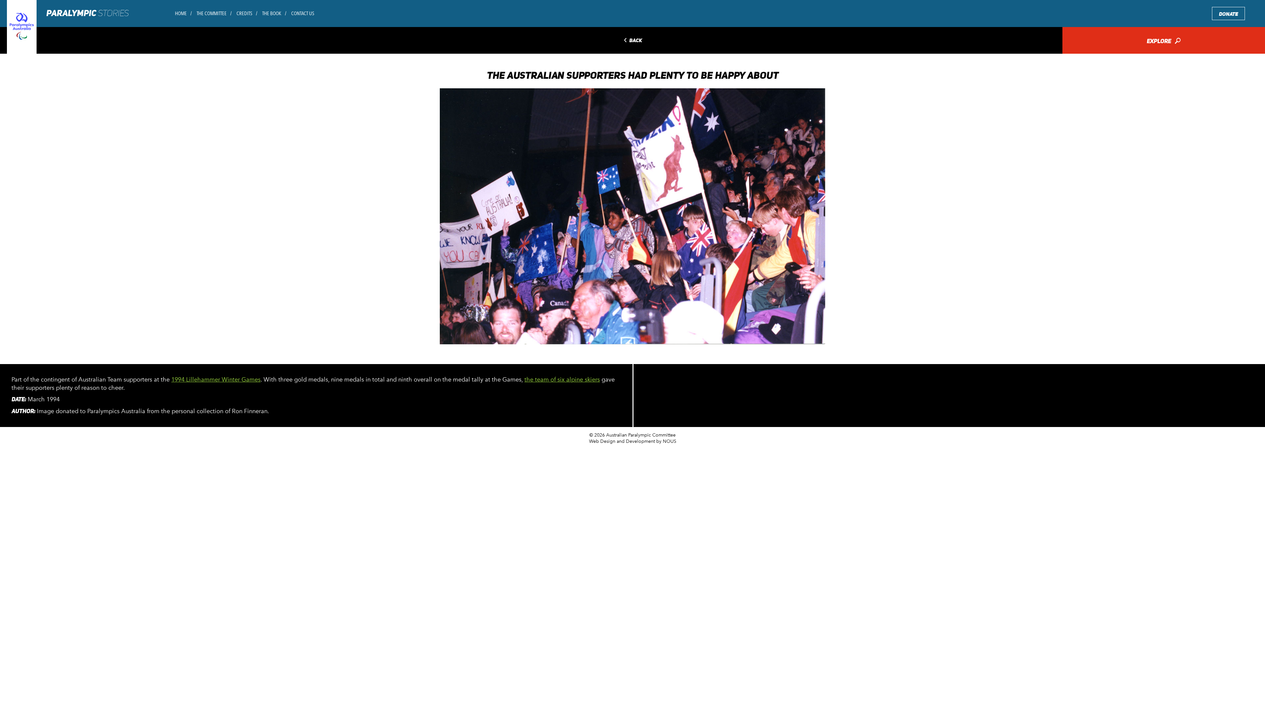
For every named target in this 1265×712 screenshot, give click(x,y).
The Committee (212, 13)
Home (181, 13)
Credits (244, 13)
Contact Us (302, 13)
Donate (1228, 14)
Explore (1164, 42)
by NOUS (666, 441)
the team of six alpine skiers (562, 379)
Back (632, 40)
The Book (271, 13)
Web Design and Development (622, 441)
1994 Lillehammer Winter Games (216, 379)
